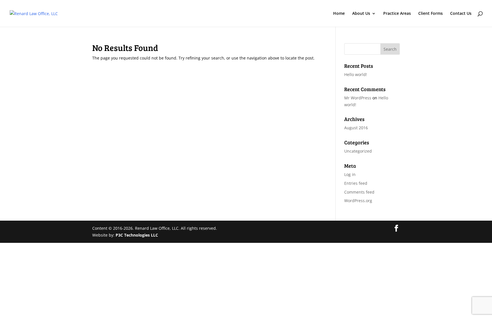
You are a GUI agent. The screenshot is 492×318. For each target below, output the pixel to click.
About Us (361, 13)
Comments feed (359, 192)
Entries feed (355, 183)
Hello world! (355, 74)
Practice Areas (397, 13)
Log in (350, 174)
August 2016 (356, 127)
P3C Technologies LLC (137, 235)
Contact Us (461, 13)
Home (339, 13)
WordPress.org (358, 200)
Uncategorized (358, 151)
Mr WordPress (357, 97)
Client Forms (430, 13)
